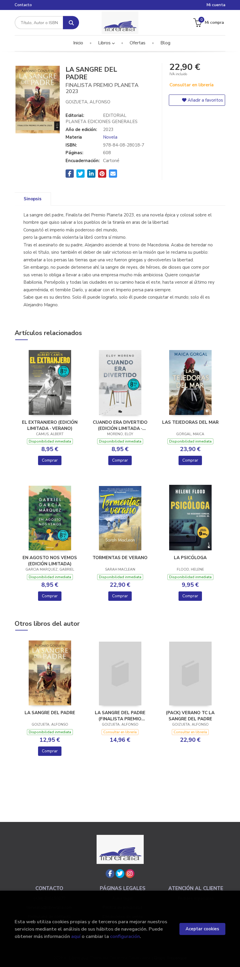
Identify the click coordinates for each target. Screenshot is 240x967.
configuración (125, 936)
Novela (110, 137)
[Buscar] (71, 22)
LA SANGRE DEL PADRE (50, 713)
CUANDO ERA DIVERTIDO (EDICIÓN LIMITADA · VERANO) (120, 425)
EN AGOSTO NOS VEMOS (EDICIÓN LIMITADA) (50, 560)
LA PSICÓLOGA (190, 558)
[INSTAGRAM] (130, 873)
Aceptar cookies (202, 929)
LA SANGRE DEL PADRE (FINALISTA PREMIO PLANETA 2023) (120, 716)
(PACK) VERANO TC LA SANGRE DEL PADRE (190, 716)
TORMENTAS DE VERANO (120, 558)
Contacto (23, 5)
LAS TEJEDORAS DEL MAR (190, 422)
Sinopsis (33, 199)
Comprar (50, 460)
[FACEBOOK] (110, 873)
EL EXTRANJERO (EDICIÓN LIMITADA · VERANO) (50, 425)
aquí (75, 936)
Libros (105, 43)
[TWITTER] (120, 873)
